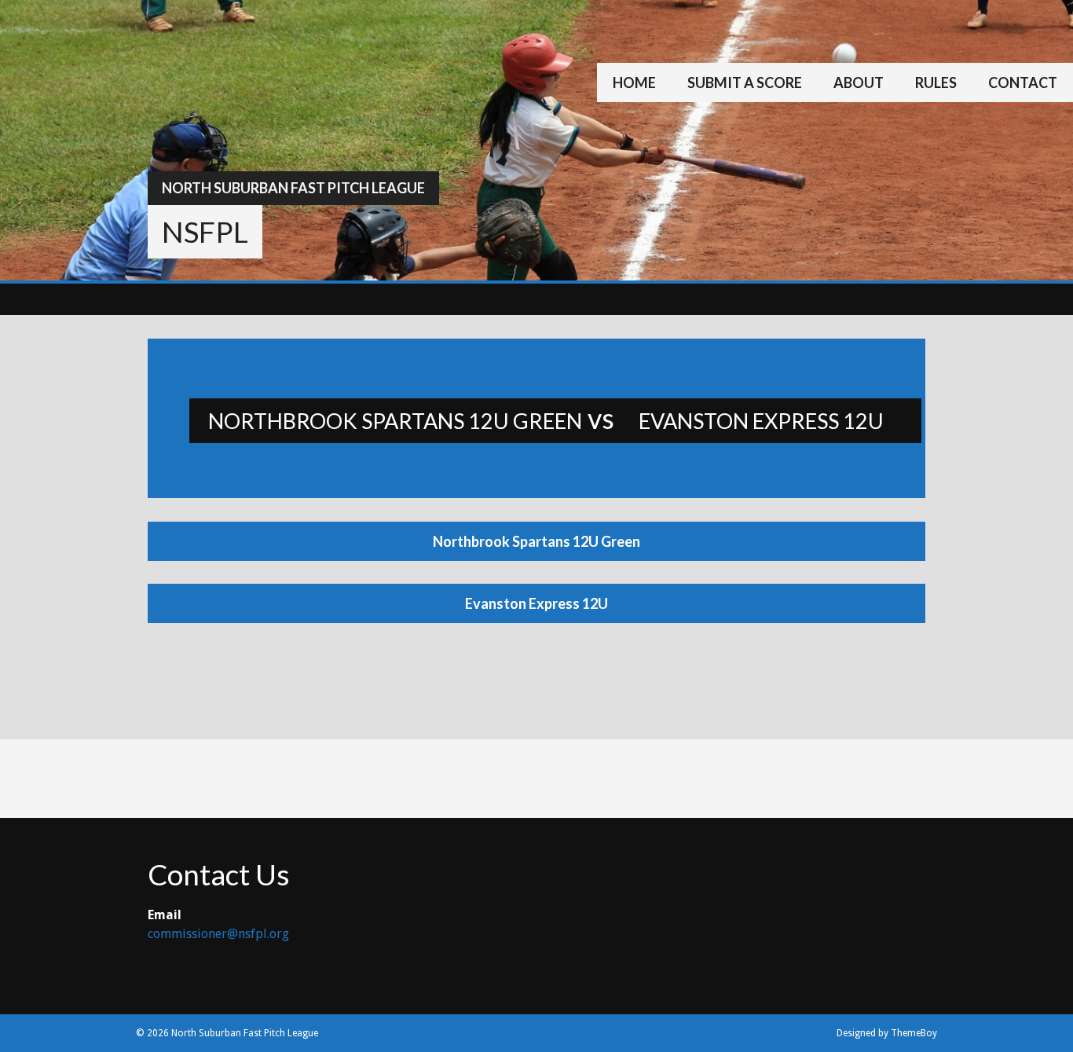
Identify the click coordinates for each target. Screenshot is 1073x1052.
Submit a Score (744, 82)
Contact (1022, 82)
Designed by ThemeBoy (887, 1033)
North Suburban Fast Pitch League (293, 187)
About (858, 82)
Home (634, 82)
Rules (936, 82)
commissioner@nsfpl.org (218, 933)
